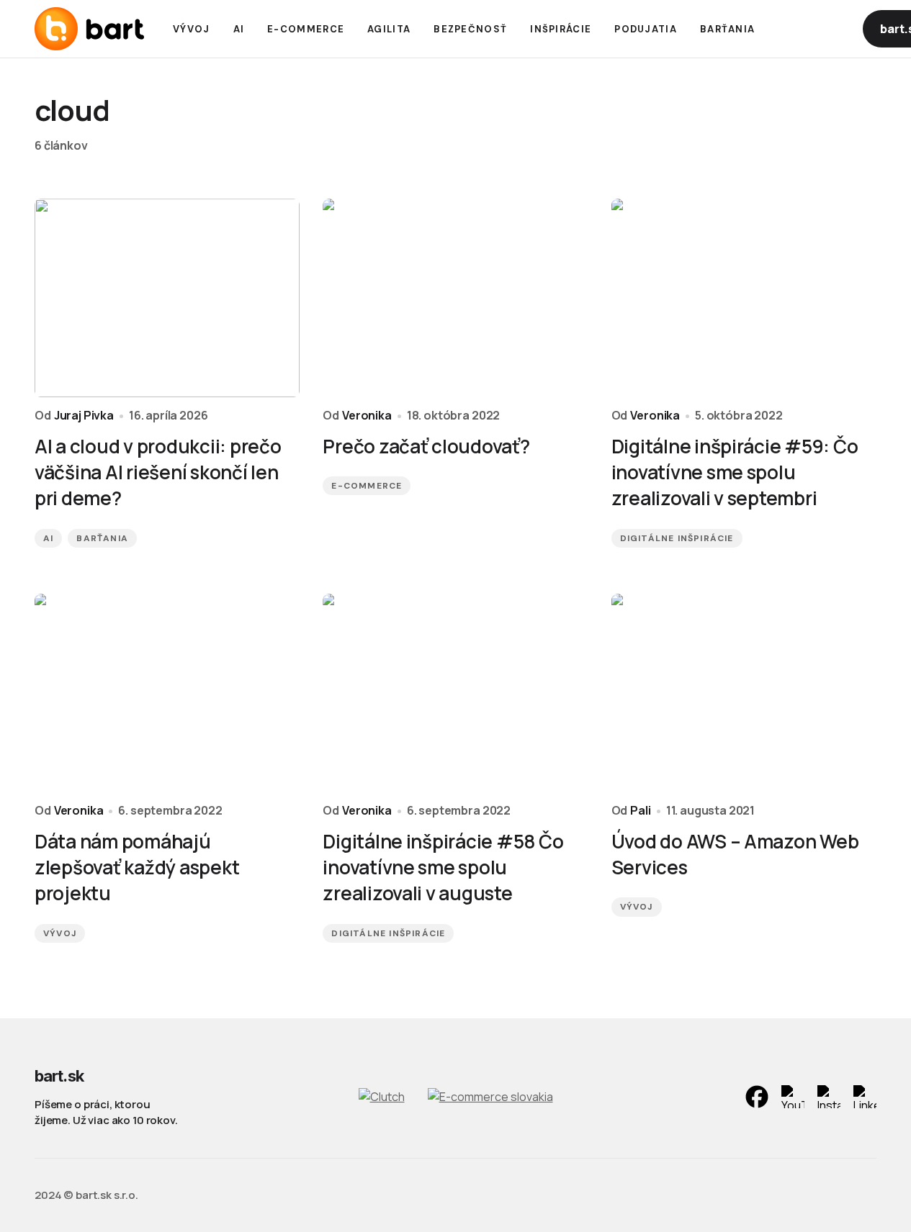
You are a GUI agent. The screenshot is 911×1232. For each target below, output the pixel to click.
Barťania (102, 538)
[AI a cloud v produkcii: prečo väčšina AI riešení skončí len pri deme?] (167, 298)
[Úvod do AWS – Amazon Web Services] (743, 693)
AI (48, 538)
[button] (798, 28)
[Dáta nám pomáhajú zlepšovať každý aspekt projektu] (167, 693)
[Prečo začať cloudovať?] (455, 298)
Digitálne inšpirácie (677, 538)
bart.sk (59, 1075)
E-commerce (366, 486)
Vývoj (59, 933)
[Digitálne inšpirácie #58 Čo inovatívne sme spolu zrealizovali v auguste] (455, 693)
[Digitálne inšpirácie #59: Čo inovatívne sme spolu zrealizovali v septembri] (743, 298)
